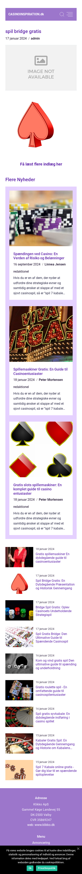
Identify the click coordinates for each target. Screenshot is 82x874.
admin (35, 38)
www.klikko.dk (45, 825)
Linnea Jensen (55, 264)
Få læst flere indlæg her (41, 164)
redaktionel (21, 271)
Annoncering (41, 843)
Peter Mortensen (51, 380)
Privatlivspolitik (46, 868)
